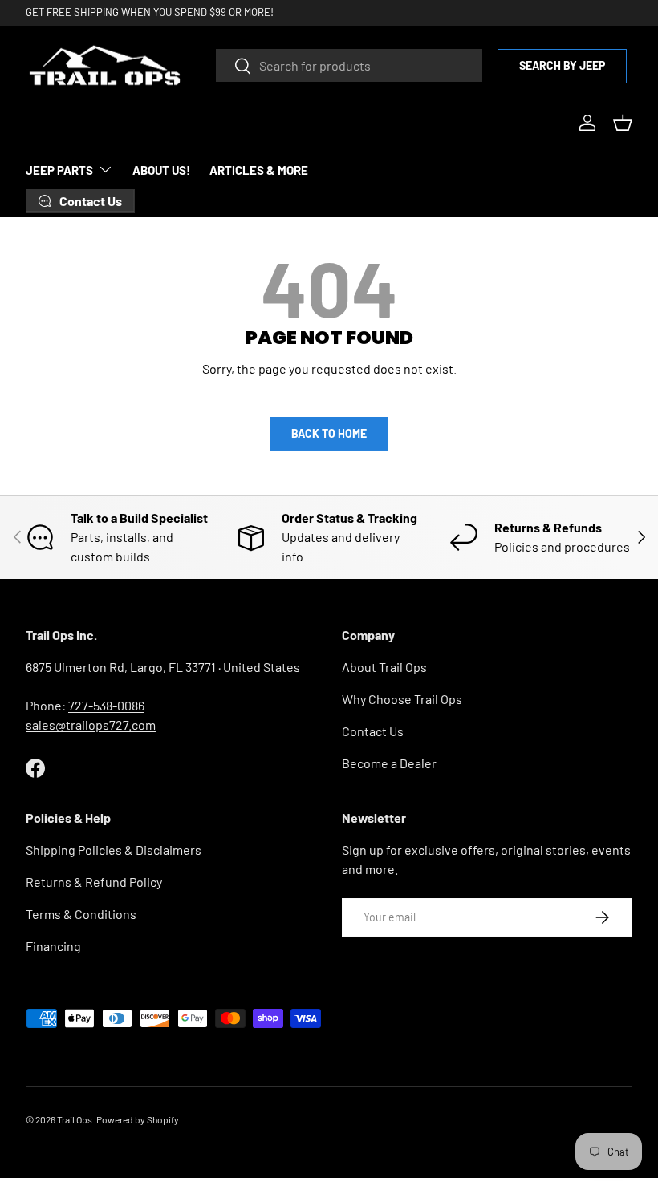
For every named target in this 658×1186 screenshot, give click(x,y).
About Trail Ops (384, 666)
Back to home (329, 433)
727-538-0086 (106, 705)
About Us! (161, 170)
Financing (53, 945)
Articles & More (258, 170)
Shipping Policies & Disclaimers (113, 849)
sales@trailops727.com (91, 724)
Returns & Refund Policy (94, 881)
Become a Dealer (389, 763)
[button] (622, 122)
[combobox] (349, 65)
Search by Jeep (562, 65)
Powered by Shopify (137, 1119)
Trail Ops (74, 1119)
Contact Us (373, 731)
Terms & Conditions (81, 913)
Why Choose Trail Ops (402, 698)
